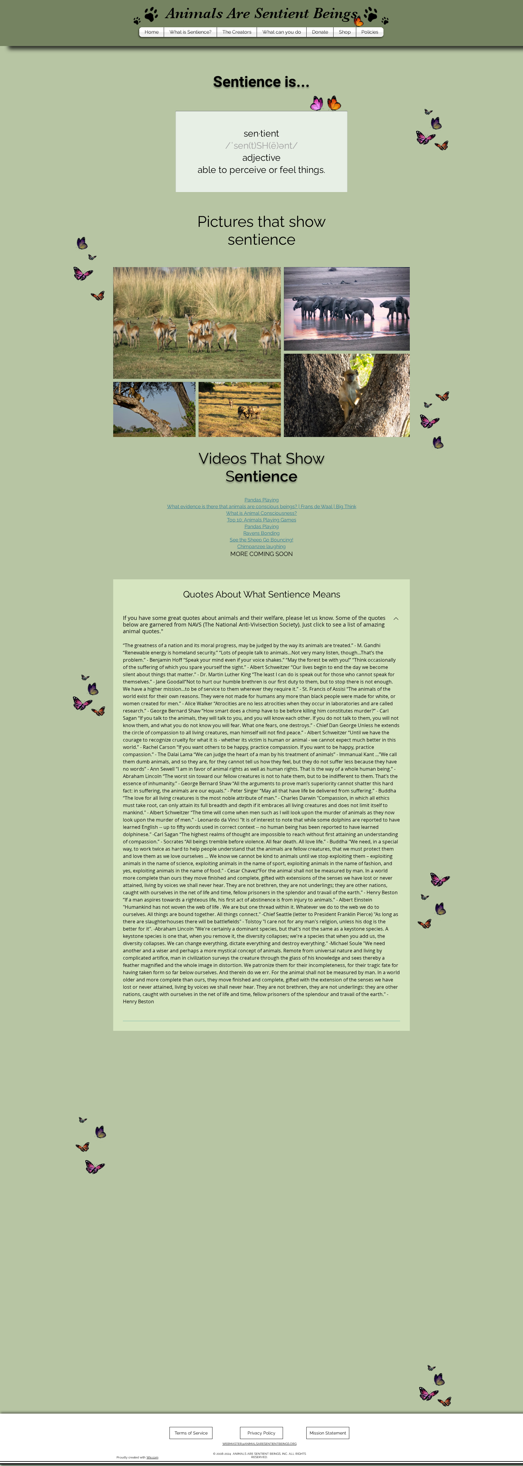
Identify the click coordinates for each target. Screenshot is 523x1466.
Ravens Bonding (261, 533)
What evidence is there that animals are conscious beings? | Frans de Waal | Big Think (261, 506)
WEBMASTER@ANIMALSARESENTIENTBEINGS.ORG (259, 1443)
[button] (190, 32)
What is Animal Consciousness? (261, 513)
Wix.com (152, 1457)
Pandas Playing (262, 526)
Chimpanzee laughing (261, 546)
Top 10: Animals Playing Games (261, 520)
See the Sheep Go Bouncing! (261, 540)
